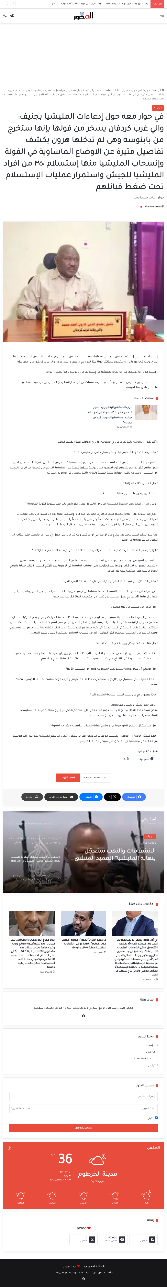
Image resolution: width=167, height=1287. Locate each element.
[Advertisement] (83, 55)
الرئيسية (157, 90)
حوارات (146, 90)
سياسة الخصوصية (144, 1059)
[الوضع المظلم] (5, 17)
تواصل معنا (148, 1065)
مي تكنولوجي (69, 1266)
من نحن (150, 1052)
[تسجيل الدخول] (12, 17)
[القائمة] (162, 17)
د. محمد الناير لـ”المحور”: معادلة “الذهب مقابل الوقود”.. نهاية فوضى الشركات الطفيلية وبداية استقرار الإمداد (84, 944)
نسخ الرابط (68, 777)
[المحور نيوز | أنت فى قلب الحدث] (83, 16)
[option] (83, 852)
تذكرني (151, 1118)
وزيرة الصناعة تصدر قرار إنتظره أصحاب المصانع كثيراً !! (117, 4)
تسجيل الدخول (83, 1128)
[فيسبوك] (83, 1016)
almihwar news (153, 207)
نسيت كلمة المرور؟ (21, 1108)
